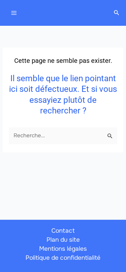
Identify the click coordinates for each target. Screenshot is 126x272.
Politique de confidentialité (63, 258)
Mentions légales (63, 249)
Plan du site (63, 240)
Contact (63, 231)
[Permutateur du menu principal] (13, 12)
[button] (117, 13)
